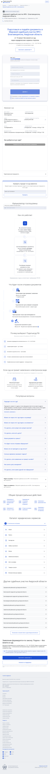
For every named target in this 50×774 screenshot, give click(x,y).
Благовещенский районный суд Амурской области (16, 600)
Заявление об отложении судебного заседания (25, 502)
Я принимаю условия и (25, 96)
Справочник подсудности (7, 711)
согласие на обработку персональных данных (25, 98)
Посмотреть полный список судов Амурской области (25, 632)
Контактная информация (7, 701)
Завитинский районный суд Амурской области (15, 609)
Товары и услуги (13, 567)
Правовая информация (7, 700)
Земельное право (6, 734)
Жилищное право (6, 732)
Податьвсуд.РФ (7, 2)
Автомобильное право (7, 736)
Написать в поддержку (25, 662)
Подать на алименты (6, 724)
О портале (4, 693)
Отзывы (4, 695)
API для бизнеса (6, 740)
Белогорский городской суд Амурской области (15, 592)
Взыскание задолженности (7, 731)
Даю (24, 98)
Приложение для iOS (6, 745)
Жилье (10, 551)
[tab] (25, 174)
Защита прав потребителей (8, 737)
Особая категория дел (7, 739)
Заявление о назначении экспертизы (41, 509)
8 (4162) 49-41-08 (8, 21)
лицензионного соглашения (28, 96)
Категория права (11, 207)
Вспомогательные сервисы (15, 573)
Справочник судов (6, 714)
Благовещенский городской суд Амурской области (16, 596)
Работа (10, 535)
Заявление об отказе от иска (10, 509)
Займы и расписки (13, 545)
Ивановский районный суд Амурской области (15, 618)
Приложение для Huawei (7, 747)
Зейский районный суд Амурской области (14, 614)
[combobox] (25, 68)
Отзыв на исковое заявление (26, 509)
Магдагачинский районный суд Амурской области (16, 627)
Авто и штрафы (12, 562)
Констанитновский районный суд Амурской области (16, 623)
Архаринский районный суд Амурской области (15, 587)
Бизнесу (4, 696)
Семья (10, 529)
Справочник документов (7, 713)
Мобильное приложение (7, 703)
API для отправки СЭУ (7, 742)
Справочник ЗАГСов (6, 716)
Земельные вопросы (14, 556)
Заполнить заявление (24, 49)
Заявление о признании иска (42, 501)
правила (37, 96)
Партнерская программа (7, 698)
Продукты (5, 720)
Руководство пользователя (8, 749)
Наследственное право (7, 729)
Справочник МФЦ (6, 718)
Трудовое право (5, 727)
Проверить (25, 195)
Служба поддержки (7, 675)
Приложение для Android (7, 744)
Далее (24, 92)
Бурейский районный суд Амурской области (14, 605)
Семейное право (6, 726)
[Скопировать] (24, 120)
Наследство (11, 540)
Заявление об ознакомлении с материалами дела (11, 502)
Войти (47, 1)
